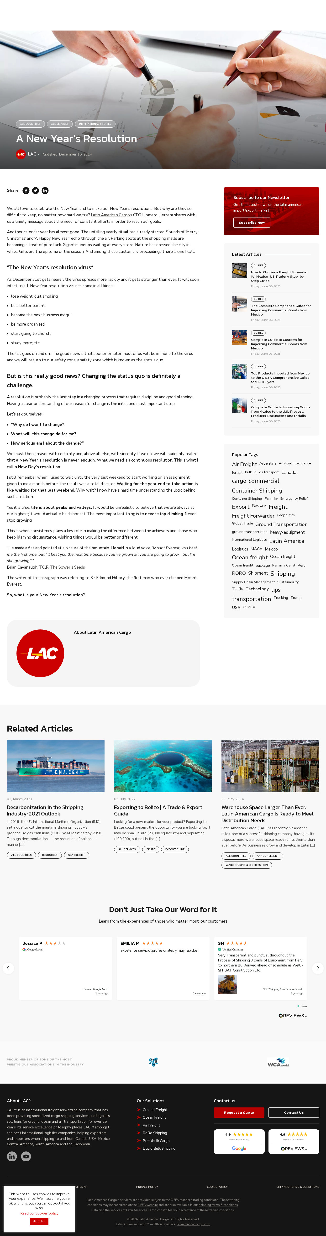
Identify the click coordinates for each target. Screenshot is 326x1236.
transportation (251, 599)
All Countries (30, 124)
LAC (32, 154)
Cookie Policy (217, 1187)
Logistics (240, 549)
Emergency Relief (294, 499)
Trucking (280, 598)
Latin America (286, 541)
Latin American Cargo (110, 215)
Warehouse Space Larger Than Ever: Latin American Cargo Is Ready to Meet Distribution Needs (267, 814)
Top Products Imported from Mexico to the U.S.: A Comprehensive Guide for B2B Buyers (280, 377)
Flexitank (259, 506)
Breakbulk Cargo (156, 1141)
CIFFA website (147, 1205)
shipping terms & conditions (218, 1205)
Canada (288, 472)
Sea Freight (76, 855)
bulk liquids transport (262, 472)
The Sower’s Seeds (67, 567)
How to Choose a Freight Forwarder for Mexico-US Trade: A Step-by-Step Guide (279, 276)
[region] (163, 968)
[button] (8, 968)
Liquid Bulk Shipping (159, 1148)
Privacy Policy (147, 1187)
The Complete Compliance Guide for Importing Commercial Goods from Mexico (281, 310)
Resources (50, 855)
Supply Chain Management (253, 582)
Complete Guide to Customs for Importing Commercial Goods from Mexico (279, 344)
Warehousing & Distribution (247, 865)
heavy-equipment (287, 532)
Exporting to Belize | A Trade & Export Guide (158, 810)
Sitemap (81, 1187)
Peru (301, 565)
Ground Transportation (281, 524)
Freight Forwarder (253, 516)
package (263, 565)
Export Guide (174, 849)
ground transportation (250, 532)
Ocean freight (250, 557)
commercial (264, 481)
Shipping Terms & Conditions (298, 1187)
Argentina (267, 463)
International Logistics (249, 540)
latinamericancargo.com (193, 1224)
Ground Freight (155, 1110)
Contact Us (294, 1112)
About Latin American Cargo (102, 632)
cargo (239, 481)
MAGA (257, 549)
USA (236, 607)
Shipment (258, 573)
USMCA (249, 607)
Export (241, 507)
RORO (239, 573)
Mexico (271, 549)
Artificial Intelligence (295, 463)
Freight (278, 507)
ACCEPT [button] (39, 1221)
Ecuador (271, 499)
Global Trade (242, 523)
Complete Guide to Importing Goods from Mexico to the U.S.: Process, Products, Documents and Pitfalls (280, 411)
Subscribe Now (252, 222)
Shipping (282, 573)
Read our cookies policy (39, 1213)
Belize (151, 849)
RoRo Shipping (155, 1133)
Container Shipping (257, 490)
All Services (59, 124)
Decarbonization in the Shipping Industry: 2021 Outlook (45, 810)
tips (276, 590)
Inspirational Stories (95, 124)
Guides (258, 265)
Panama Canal (283, 565)
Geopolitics (286, 515)
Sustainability (288, 582)
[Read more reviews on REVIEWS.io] (293, 1015)
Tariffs (237, 589)
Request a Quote (239, 1112)
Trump (296, 598)
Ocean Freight (154, 1117)
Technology (257, 589)
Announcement (268, 856)
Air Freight (244, 464)
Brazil (237, 472)
